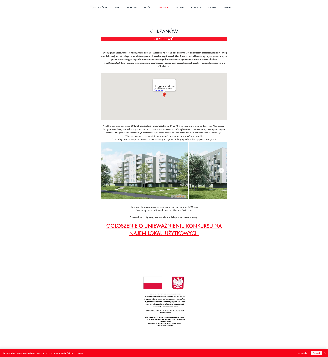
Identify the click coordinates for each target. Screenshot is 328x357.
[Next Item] (221, 170)
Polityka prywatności (75, 352)
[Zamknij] (324, 353)
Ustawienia (302, 353)
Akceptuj (316, 353)
